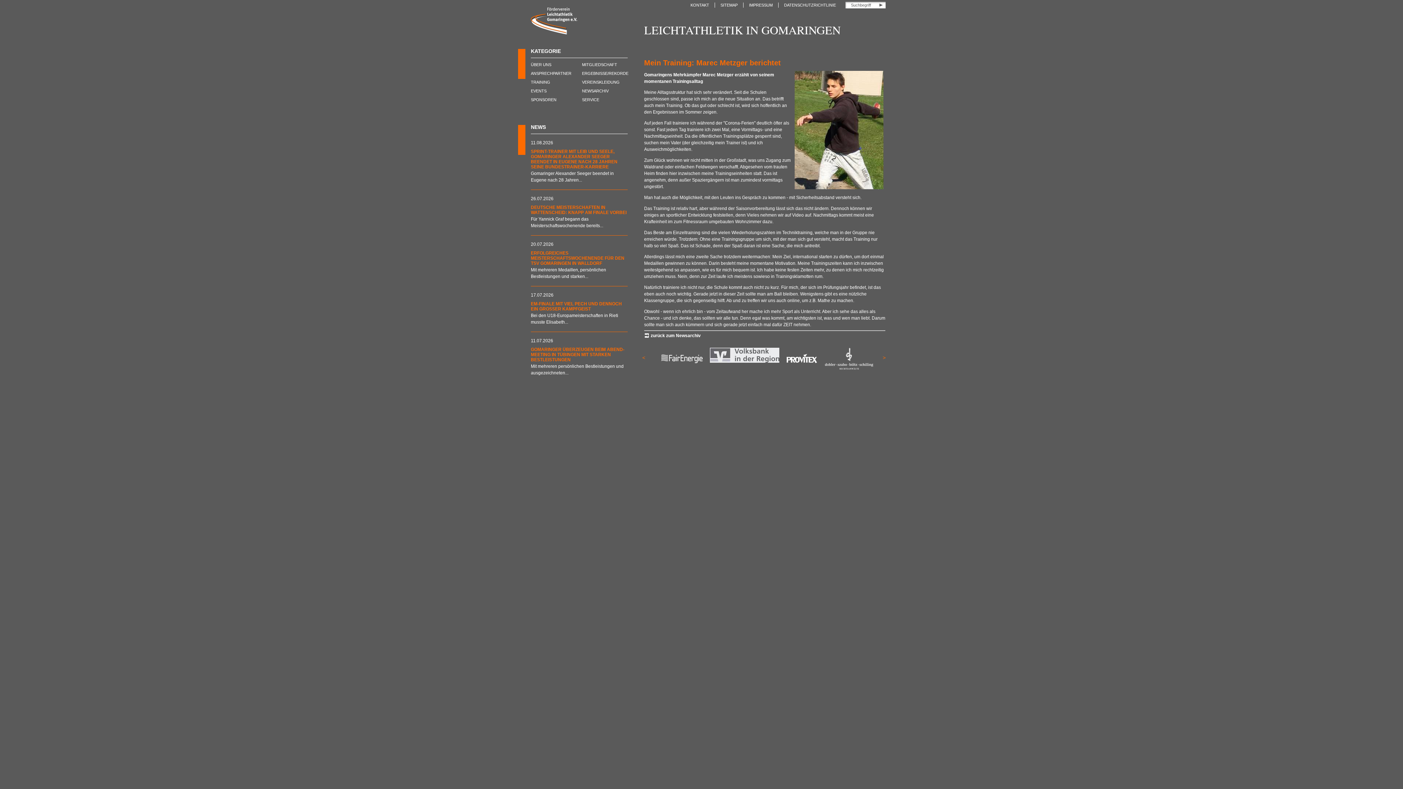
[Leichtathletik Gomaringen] (554, 32)
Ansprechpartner (551, 73)
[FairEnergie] (679, 368)
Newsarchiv (595, 91)
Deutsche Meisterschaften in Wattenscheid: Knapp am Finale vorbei (579, 210)
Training (540, 82)
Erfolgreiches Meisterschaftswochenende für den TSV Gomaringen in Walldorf (577, 258)
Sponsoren (543, 100)
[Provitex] (799, 368)
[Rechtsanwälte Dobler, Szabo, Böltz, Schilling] (846, 368)
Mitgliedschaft (599, 64)
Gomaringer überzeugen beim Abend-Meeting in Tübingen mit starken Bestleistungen (577, 354)
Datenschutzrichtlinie (810, 5)
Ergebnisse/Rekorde (605, 73)
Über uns (541, 64)
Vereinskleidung (601, 82)
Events (539, 91)
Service (590, 100)
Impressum (761, 5)
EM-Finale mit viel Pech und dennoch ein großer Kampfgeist (576, 306)
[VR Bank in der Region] (742, 361)
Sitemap (729, 5)
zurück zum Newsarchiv (676, 335)
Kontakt (700, 5)
